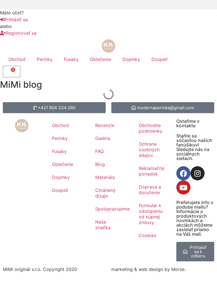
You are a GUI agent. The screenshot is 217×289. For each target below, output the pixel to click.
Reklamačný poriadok (151, 171)
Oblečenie (100, 59)
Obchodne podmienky (150, 128)
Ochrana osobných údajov (149, 149)
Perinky (45, 59)
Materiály (105, 177)
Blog (100, 164)
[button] (108, 4)
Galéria (102, 138)
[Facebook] (183, 173)
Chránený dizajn (105, 193)
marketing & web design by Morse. (148, 269)
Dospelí (159, 59)
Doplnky (131, 59)
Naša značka (102, 224)
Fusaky (71, 59)
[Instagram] (197, 173)
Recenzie (104, 125)
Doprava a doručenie (150, 189)
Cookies (147, 235)
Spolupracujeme (111, 209)
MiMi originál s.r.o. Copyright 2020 (40, 269)
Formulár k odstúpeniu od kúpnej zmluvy (150, 214)
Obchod (16, 59)
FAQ (99, 151)
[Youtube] (183, 187)
